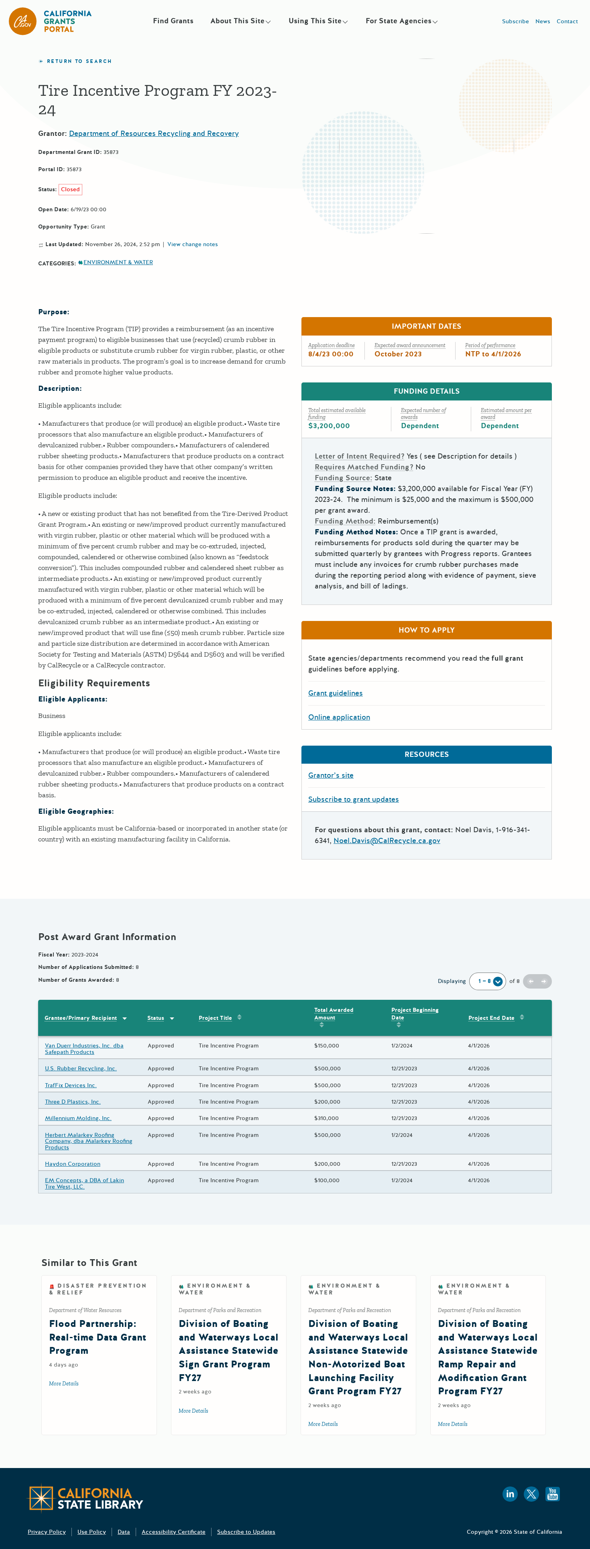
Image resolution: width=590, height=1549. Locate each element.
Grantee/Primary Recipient (81, 1018)
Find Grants (173, 21)
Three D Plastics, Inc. (73, 1102)
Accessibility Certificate (173, 1532)
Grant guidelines (335, 693)
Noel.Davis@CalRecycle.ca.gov (387, 840)
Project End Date (491, 1018)
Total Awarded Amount (334, 1013)
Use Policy (91, 1532)
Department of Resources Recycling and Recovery (154, 133)
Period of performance (490, 345)
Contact (567, 21)
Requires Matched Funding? (364, 467)
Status (155, 1018)
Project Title (215, 1018)
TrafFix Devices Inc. (71, 1085)
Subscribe (515, 21)
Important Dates (427, 326)
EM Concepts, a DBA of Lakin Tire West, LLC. (84, 1183)
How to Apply (427, 630)
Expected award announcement (410, 345)
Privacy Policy (47, 1532)
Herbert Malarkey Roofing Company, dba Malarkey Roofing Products (88, 1141)
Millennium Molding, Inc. (78, 1118)
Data (124, 1532)
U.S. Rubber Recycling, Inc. (81, 1069)
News (542, 21)
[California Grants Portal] (50, 21)
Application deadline (331, 345)
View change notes (192, 244)
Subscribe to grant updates (353, 799)
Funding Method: (345, 521)
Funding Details (427, 391)
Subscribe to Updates (246, 1532)
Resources (427, 754)
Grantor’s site (331, 775)
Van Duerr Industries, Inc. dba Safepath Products (84, 1049)
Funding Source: (343, 478)
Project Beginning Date (415, 1013)
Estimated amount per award (506, 414)
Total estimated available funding (337, 414)
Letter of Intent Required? (360, 456)
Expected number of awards (423, 414)
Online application (339, 717)
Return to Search (79, 61)
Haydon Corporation (72, 1164)
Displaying (452, 981)
